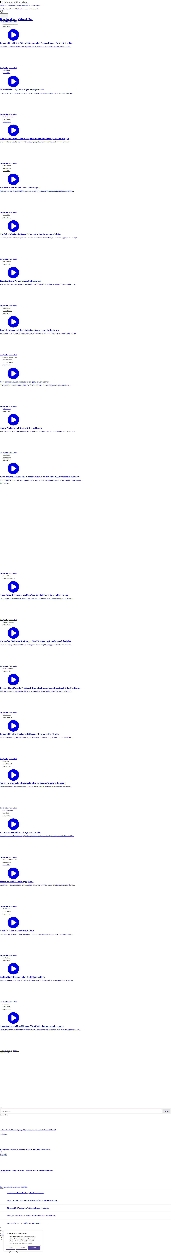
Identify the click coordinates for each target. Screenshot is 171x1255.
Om (38, 5)
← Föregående (4, 1051)
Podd (19, 5)
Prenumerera (24, 5)
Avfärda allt (22, 1247)
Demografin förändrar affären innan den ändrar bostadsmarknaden (26, 1170)
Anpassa (11, 1247)
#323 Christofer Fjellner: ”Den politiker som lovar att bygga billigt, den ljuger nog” (25, 1149)
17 (8, 1052)
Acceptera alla (34, 1247)
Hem (1, 5)
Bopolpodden (8, 19)
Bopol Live (6, 5)
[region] (23, 1240)
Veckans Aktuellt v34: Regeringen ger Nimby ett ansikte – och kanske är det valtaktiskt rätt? (28, 1130)
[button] (85, 1133)
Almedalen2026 (13, 5)
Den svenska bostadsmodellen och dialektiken (13, 1187)
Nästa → (16, 1051)
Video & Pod (25, 19)
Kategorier (32, 5)
